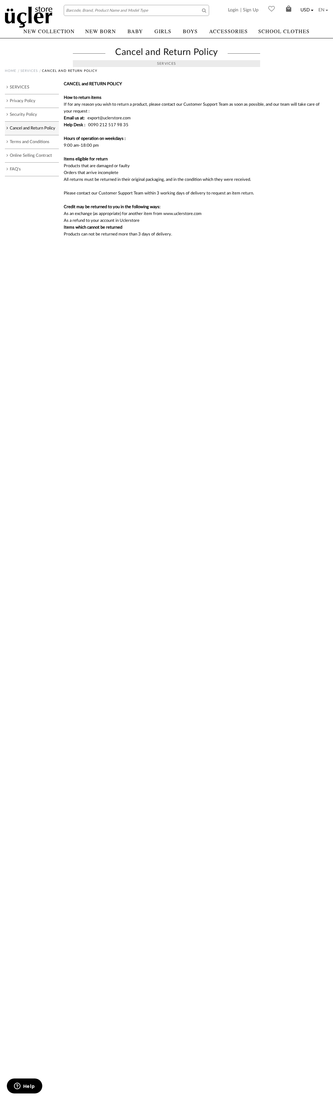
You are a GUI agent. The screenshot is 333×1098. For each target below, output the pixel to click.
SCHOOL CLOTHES (284, 31)
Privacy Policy (22, 101)
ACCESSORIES (228, 31)
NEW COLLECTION (49, 31)
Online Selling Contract (31, 156)
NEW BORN (100, 31)
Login (233, 10)
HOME (10, 71)
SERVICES (29, 71)
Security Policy (23, 115)
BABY (135, 31)
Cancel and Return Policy (32, 128)
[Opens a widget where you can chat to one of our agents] (24, 1086)
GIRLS (162, 31)
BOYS (190, 31)
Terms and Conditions (29, 142)
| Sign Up (249, 10)
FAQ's (15, 169)
